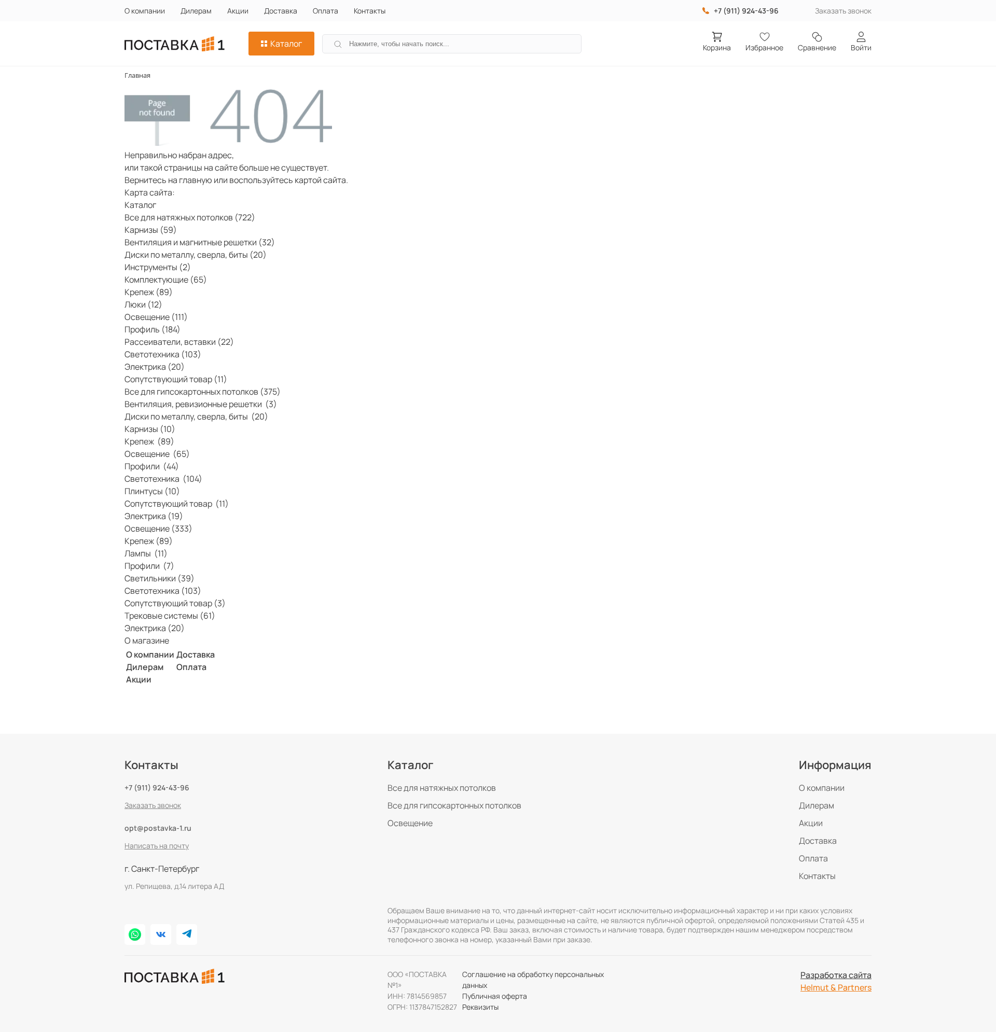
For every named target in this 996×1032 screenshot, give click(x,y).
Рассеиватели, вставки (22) (179, 341)
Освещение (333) (158, 528)
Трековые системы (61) (170, 615)
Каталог (286, 43)
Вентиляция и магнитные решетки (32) (200, 242)
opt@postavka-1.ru (158, 828)
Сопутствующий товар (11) (176, 379)
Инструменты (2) (158, 267)
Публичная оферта (494, 996)
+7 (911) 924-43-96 (157, 787)
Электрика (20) (155, 366)
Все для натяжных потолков (442, 787)
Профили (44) (152, 466)
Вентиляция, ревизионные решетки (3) (201, 404)
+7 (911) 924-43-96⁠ (746, 11)
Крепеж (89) (149, 292)
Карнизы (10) (150, 429)
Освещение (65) (157, 453)
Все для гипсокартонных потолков (454, 805)
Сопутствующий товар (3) (175, 603)
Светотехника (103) (163, 354)
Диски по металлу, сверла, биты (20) (196, 254)
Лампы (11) (146, 553)
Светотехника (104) (163, 478)
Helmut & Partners (836, 987)
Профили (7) (149, 565)
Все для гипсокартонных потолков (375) (203, 391)
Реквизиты (480, 1007)
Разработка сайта (836, 975)
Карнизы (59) (151, 229)
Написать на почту (157, 845)
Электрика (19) (154, 516)
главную (195, 180)
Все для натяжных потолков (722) (190, 217)
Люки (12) (143, 304)
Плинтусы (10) (152, 491)
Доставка (280, 11)
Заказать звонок (843, 11)
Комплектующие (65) (166, 279)
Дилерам (196, 11)
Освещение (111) (156, 317)
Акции (237, 11)
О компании (145, 11)
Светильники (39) (160, 578)
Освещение (410, 823)
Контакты (369, 11)
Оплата (325, 11)
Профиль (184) (153, 329)
